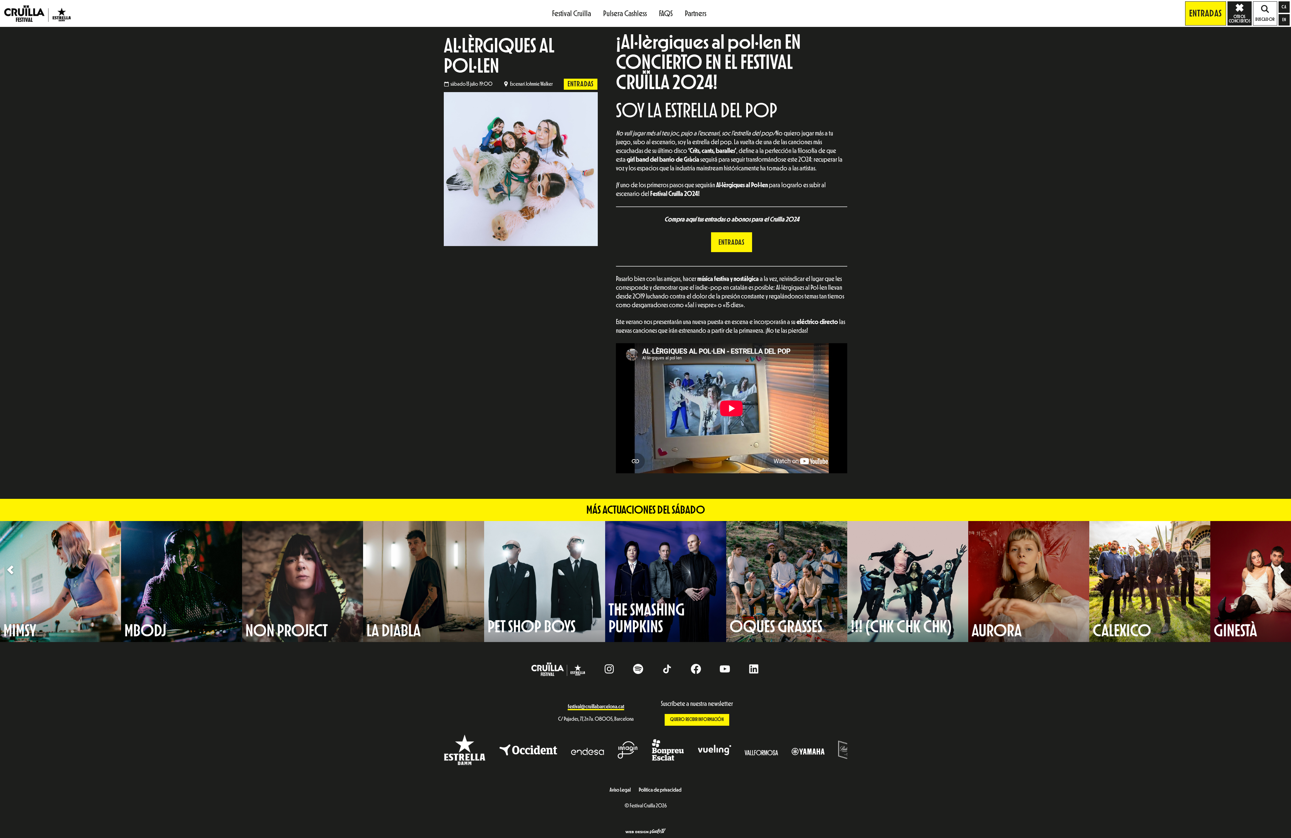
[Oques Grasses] (786, 581)
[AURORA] (1028, 581)
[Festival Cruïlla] (37, 13)
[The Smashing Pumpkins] (665, 581)
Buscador (1265, 19)
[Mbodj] (181, 581)
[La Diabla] (423, 581)
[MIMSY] (60, 581)
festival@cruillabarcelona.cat (596, 706)
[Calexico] (1149, 581)
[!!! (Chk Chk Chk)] (907, 581)
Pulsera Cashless (625, 13)
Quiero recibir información (697, 719)
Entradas (1205, 13)
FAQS (666, 13)
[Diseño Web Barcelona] (645, 831)
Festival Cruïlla (571, 13)
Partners (695, 13)
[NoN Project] (302, 581)
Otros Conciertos (1239, 18)
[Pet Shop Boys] (544, 581)
